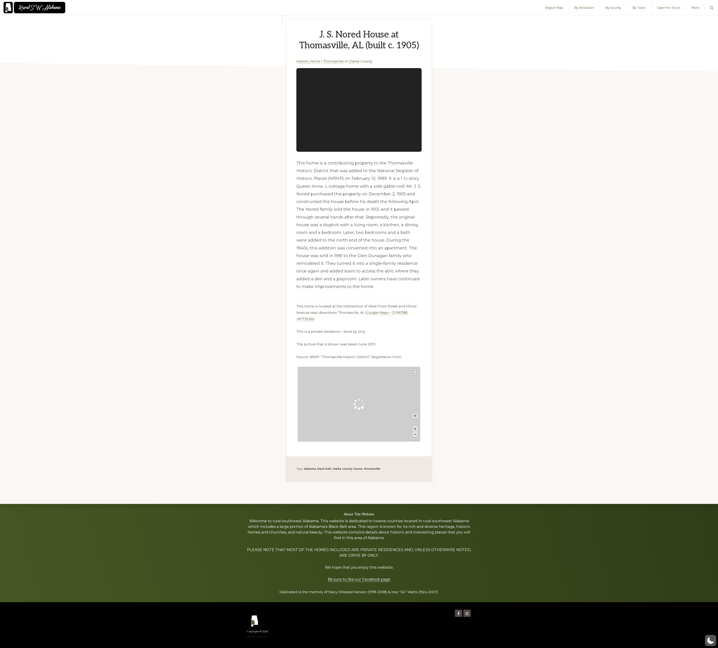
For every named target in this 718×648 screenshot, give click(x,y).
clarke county (342, 468)
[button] (711, 7)
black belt (324, 468)
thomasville (372, 468)
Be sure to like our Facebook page (359, 579)
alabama (310, 468)
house (358, 468)
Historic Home (308, 61)
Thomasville (333, 61)
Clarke (354, 61)
